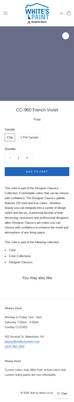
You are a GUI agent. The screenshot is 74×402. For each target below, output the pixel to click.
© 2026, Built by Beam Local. (37, 392)
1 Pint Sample (29, 137)
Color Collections (20, 256)
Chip (10, 137)
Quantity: (10, 148)
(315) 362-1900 (14, 346)
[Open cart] (68, 13)
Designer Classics (21, 262)
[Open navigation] (5, 13)
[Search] (62, 13)
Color (12, 250)
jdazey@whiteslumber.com (22, 341)
